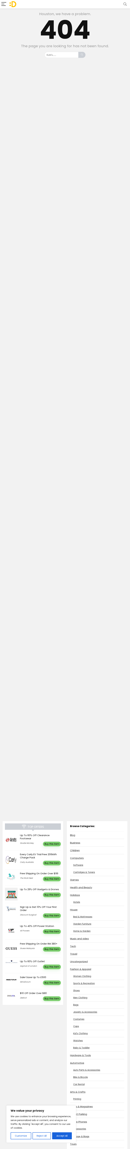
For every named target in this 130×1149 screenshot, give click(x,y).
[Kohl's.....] (81, 55)
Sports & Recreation (84, 983)
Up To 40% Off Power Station (37, 926)
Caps (76, 1026)
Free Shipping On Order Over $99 (39, 873)
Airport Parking (78, 1114)
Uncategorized (79, 961)
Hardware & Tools (80, 1055)
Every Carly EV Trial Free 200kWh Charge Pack (38, 856)
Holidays (75, 895)
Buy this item (52, 843)
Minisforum (25, 981)
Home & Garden (82, 931)
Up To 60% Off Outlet (32, 961)
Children (75, 850)
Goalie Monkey (27, 843)
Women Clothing (82, 976)
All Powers (24, 930)
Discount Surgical (28, 914)
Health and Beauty (81, 887)
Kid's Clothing (80, 1033)
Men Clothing (80, 997)
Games (74, 879)
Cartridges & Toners (84, 872)
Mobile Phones (78, 1121)
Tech (73, 946)
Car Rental (79, 1084)
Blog (72, 835)
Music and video (79, 938)
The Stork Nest (26, 878)
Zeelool (23, 997)
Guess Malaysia (27, 948)
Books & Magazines (81, 1106)
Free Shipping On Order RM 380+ (38, 943)
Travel (73, 954)
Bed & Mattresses (82, 916)
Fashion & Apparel (80, 969)
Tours (73, 1144)
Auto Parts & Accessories (86, 1070)
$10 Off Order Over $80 (33, 993)
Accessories (79, 1128)
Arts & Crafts (77, 1092)
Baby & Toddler (81, 1047)
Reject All (42, 1135)
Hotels (76, 902)
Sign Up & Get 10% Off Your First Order (38, 908)
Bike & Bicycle (80, 1077)
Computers (77, 858)
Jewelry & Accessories (85, 1012)
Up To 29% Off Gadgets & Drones (39, 889)
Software (78, 865)
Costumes (78, 1019)
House (74, 909)
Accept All (62, 1135)
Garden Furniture (82, 923)
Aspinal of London (28, 966)
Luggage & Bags (79, 1136)
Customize (21, 1135)
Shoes (76, 990)
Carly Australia (27, 862)
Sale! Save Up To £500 (33, 977)
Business (75, 842)
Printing (77, 1099)
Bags (75, 1004)
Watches (78, 1040)
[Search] (125, 4)
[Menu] (4, 4)
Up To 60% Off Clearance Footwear (35, 837)
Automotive (77, 1063)
